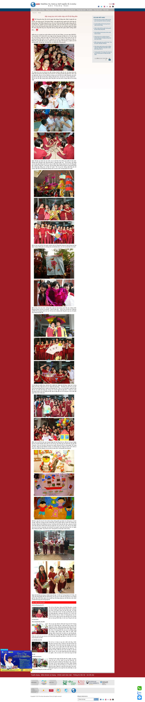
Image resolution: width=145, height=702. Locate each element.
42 (109, 58)
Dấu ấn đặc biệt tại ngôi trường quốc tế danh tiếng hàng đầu (102, 29)
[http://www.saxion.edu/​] (72, 682)
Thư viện (105, 10)
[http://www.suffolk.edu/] (92, 682)
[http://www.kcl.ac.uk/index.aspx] (81, 682)
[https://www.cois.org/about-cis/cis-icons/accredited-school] (44, 682)
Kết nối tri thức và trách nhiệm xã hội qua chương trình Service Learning (102, 20)
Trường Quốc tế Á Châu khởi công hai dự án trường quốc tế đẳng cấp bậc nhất (103, 53)
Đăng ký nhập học (51, 10)
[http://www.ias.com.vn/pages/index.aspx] (58, 690)
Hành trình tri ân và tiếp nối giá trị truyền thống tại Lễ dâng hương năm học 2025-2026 (102, 38)
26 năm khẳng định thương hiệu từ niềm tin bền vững (102, 24)
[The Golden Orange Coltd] (43, 690)
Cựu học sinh (98, 10)
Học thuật (61, 10)
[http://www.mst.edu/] (65, 682)
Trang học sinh (81, 10)
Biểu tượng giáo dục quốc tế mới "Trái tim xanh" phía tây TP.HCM (103, 43)
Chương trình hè (70, 10)
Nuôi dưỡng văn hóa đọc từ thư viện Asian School (102, 33)
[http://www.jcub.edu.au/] (104, 682)
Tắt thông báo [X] (4, 649)
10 (106, 58)
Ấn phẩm (89, 10)
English (111, 4)
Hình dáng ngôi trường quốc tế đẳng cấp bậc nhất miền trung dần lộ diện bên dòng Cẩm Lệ (102, 48)
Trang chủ (34, 10)
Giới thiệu (42, 10)
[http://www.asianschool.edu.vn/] (74, 690)
